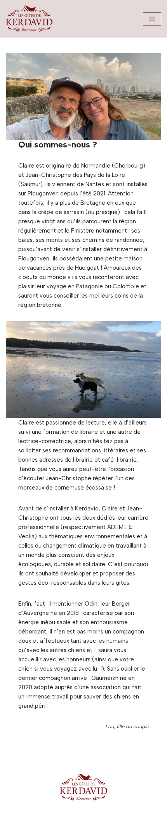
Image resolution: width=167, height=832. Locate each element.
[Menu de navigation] (152, 19)
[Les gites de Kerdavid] (29, 18)
